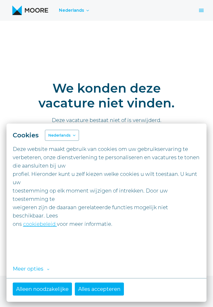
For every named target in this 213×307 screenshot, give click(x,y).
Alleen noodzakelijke (42, 289)
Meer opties (28, 269)
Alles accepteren (99, 289)
